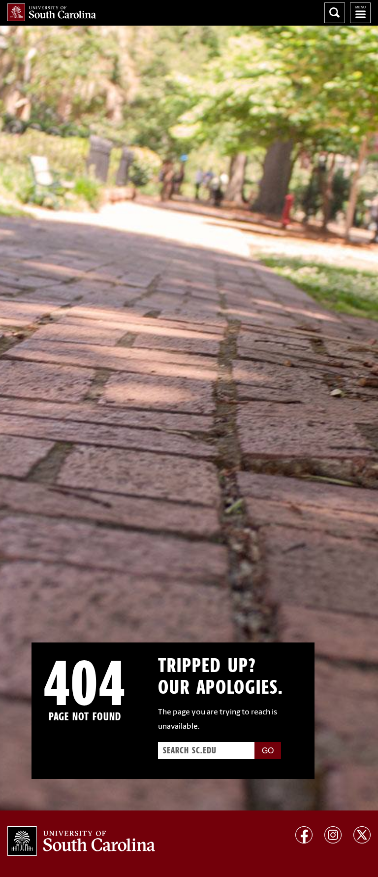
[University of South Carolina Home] (51, 12)
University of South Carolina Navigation (360, 12)
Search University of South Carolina (334, 12)
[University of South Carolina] (81, 841)
